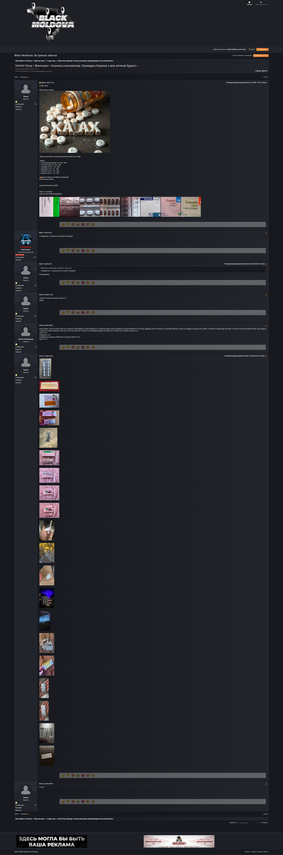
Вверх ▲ (266, 851)
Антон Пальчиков (25, 339)
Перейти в (232, 823)
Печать (265, 77)
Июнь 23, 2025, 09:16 (46, 784)
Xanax (25, 96)
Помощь (247, 851)
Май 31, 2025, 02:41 (45, 233)
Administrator (25, 247)
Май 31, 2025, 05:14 (45, 264)
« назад (258, 71)
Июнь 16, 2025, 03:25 (46, 356)
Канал (41, 300)
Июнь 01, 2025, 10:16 (46, 295)
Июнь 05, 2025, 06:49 (46, 325)
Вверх (17, 814)
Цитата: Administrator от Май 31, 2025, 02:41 (57, 268)
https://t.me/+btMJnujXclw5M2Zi (50, 194)
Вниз (16, 77)
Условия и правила (256, 851)
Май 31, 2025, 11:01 (47, 83)
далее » (265, 71)
